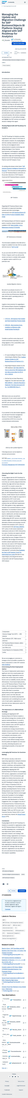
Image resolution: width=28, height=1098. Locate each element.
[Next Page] (15, 940)
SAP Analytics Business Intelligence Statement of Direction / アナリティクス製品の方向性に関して (13, 960)
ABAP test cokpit (16, 925)
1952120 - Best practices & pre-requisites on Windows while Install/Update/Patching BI (14, 327)
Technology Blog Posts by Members (13, 973)
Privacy (7, 1081)
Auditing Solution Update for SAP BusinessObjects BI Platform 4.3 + (15, 359)
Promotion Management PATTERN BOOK (13, 464)
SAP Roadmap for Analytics (8, 877)
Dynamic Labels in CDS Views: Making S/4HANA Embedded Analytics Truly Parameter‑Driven (12, 969)
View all (4, 1068)
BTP (3, 933)
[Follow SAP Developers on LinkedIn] (18, 1076)
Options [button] (12, 46)
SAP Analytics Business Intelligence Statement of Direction (14, 168)
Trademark (7, 1090)
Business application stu (8, 935)
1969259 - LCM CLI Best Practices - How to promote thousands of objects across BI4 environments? (13, 460)
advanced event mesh (7, 927)
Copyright (7, 1085)
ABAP (4, 920)
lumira (23, 874)
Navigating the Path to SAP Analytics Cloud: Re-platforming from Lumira (13, 552)
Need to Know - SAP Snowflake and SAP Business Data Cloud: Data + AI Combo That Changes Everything (14, 950)
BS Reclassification (20, 930)
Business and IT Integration (13, 933)
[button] (8, 55)
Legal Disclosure (21, 1085)
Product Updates (6, 65)
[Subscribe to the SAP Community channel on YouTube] (15, 1076)
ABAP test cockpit (6, 925)
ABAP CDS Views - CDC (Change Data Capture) (12, 922)
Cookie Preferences (7, 1094)
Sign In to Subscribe (18, 43)
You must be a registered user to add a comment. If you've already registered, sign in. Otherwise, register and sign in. (13, 903)
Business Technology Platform (9, 938)
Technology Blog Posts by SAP (9, 6)
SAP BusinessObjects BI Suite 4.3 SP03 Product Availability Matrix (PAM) (13, 214)
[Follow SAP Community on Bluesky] (12, 1076)
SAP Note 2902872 (19, 526)
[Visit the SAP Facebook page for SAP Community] (9, 1076)
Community (11, 2)
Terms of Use (21, 1081)
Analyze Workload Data (8, 930)
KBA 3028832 (6, 664)
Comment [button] (22, 890)
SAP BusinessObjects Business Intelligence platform (14, 60)
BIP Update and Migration (8, 871)
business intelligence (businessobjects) (11, 874)
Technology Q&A (7, 990)
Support (21, 1090)
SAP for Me (15, 247)
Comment (7, 909)
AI (15, 927)
